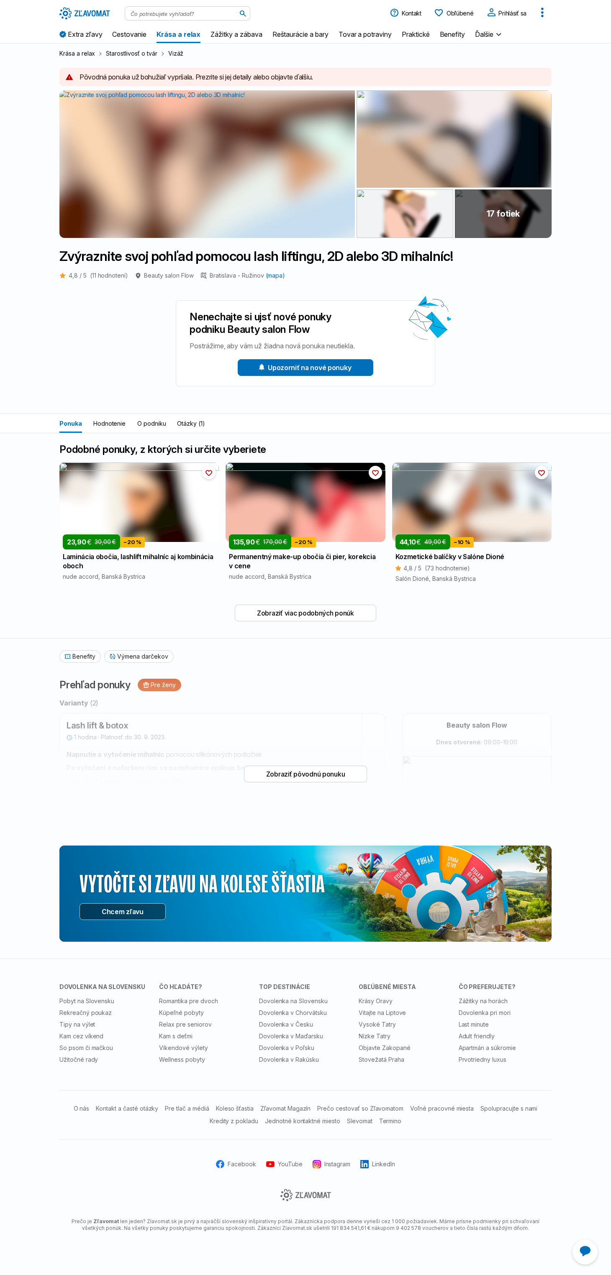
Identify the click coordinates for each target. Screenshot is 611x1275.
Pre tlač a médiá (187, 1108)
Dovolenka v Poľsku (286, 1047)
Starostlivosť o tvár (131, 53)
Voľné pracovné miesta (442, 1108)
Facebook (242, 1164)
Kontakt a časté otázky (127, 1108)
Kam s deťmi (176, 1036)
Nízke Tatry (374, 1036)
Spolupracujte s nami (508, 1108)
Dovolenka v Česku (286, 1024)
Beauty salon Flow (169, 275)
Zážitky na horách (483, 1000)
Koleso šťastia (235, 1108)
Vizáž (176, 53)
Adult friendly (477, 1036)
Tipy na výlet (77, 1024)
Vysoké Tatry (377, 1024)
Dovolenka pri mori (485, 1012)
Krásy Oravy (376, 1000)
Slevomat (359, 1120)
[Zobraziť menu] (542, 13)
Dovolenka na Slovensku (293, 1000)
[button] (489, 34)
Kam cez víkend (81, 1036)
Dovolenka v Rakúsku (289, 1059)
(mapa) (275, 275)
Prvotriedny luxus (482, 1059)
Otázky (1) (191, 423)
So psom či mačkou (86, 1047)
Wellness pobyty (182, 1059)
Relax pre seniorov (185, 1024)
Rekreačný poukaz (85, 1012)
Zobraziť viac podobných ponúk (305, 613)
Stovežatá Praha (381, 1059)
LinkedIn (383, 1164)
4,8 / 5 (98, 275)
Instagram (337, 1164)
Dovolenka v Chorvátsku (293, 1012)
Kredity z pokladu (234, 1120)
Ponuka (70, 423)
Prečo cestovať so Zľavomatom (360, 1108)
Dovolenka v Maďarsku (291, 1036)
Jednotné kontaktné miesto (302, 1120)
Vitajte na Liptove (382, 1012)
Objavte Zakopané (384, 1047)
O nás (82, 1108)
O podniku (151, 423)
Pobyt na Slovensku (86, 1000)
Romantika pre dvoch (188, 1000)
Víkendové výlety (183, 1047)
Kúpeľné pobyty (181, 1012)
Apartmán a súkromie (487, 1047)
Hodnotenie (109, 423)
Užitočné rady (78, 1059)
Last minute (474, 1024)
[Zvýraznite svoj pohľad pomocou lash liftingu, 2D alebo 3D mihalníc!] (454, 139)
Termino (390, 1120)
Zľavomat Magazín (285, 1108)
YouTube (290, 1164)
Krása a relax (77, 53)
